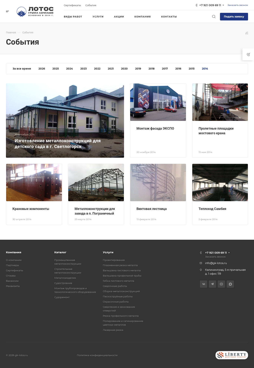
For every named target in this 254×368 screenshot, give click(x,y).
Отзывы (11, 275)
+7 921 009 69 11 (210, 5)
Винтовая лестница (151, 209)
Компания (13, 252)
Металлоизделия (65, 277)
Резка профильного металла (121, 315)
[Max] (230, 284)
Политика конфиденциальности (97, 355)
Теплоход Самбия (212, 209)
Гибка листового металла (118, 280)
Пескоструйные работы (118, 296)
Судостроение (63, 283)
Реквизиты (13, 286)
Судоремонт (62, 297)
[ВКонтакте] (203, 284)
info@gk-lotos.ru (216, 263)
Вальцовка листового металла (122, 270)
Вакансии (12, 280)
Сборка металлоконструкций (121, 291)
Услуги (108, 252)
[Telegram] (212, 284)
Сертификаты (14, 270)
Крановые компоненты (30, 209)
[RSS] (246, 33)
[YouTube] (221, 284)
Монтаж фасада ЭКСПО (155, 128)
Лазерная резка (113, 329)
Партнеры (12, 265)
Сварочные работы (115, 286)
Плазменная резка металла (120, 265)
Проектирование (114, 259)
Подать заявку (234, 16)
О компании (14, 259)
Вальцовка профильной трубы (122, 275)
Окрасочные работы (116, 301)
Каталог (60, 252)
